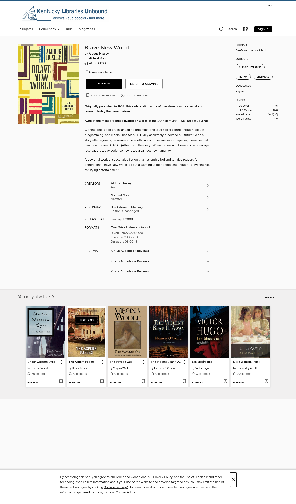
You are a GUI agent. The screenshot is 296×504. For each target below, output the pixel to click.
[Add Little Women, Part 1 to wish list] (266, 381)
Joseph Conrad (39, 368)
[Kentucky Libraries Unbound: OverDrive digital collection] (64, 14)
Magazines (87, 29)
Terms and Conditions (131, 477)
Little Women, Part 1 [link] (246, 362)
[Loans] (246, 30)
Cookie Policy (125, 492)
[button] (227, 30)
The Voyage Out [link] (121, 362)
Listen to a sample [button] (144, 84)
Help (269, 5)
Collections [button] (48, 29)
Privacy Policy (162, 477)
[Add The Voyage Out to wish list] (143, 381)
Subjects (26, 29)
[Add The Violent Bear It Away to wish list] (184, 381)
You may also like (34, 297)
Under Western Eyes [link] (41, 362)
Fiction (243, 77)
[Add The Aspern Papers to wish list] (102, 381)
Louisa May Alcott (247, 368)
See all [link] (269, 297)
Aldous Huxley (99, 54)
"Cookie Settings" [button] (116, 487)
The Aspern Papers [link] (81, 362)
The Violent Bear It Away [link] (166, 362)
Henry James (79, 368)
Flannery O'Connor (164, 368)
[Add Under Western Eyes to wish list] (60, 381)
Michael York (97, 58)
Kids (69, 29)
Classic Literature (250, 67)
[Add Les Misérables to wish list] (225, 381)
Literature (263, 77)
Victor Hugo (202, 368)
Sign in (263, 29)
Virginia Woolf (121, 368)
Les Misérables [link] (202, 362)
